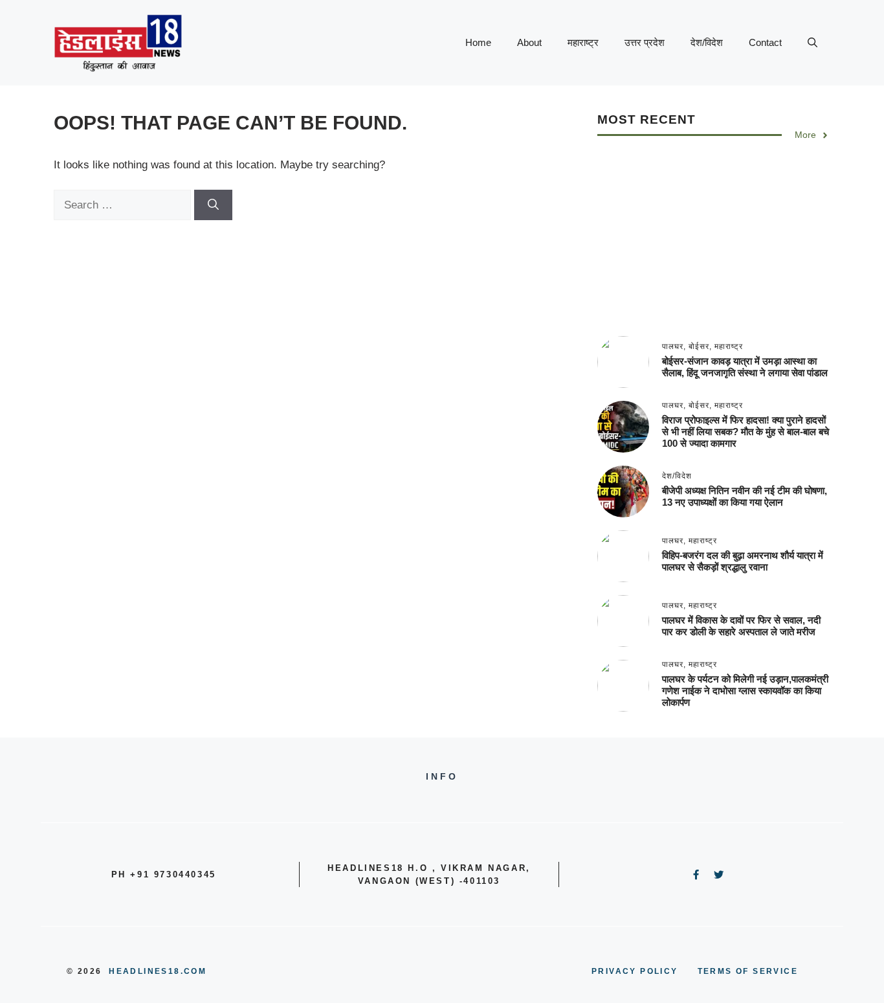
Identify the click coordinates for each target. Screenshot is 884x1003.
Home (478, 42)
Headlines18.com (157, 971)
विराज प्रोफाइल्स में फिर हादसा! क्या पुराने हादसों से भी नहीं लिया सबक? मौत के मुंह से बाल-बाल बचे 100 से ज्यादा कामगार (745, 431)
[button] (812, 42)
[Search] (213, 205)
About (529, 42)
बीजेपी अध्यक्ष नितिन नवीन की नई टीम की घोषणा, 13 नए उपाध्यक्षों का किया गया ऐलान (744, 496)
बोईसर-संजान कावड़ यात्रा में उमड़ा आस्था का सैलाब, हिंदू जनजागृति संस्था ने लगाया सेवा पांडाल (745, 366)
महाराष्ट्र (583, 42)
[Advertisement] (713, 245)
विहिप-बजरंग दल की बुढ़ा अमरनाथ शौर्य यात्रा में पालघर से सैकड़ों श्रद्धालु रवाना (742, 561)
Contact (765, 42)
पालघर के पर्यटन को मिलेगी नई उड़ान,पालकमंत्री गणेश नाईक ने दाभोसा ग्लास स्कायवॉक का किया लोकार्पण (745, 690)
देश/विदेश (707, 42)
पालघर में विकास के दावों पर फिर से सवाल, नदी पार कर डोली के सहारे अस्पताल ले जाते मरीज (741, 625)
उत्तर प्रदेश (644, 42)
